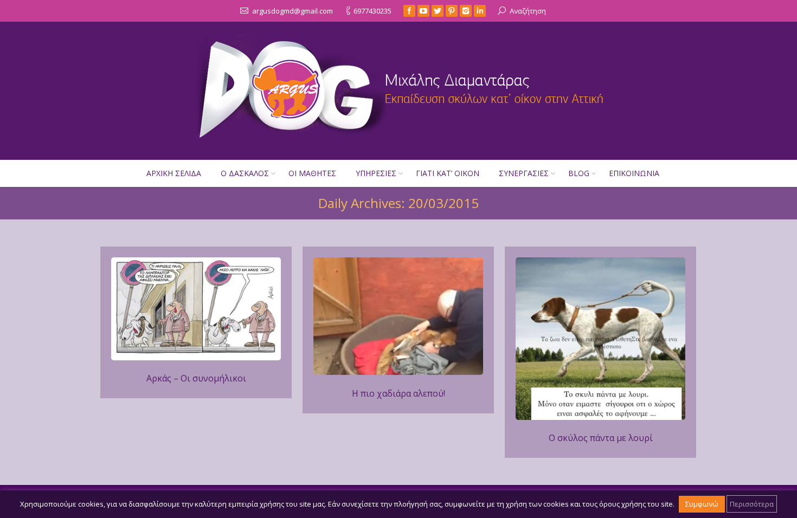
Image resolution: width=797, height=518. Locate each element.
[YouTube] (423, 11)
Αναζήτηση (528, 11)
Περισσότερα (752, 504)
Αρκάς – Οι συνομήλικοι (196, 378)
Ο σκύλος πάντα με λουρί (601, 438)
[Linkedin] (480, 11)
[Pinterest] (452, 11)
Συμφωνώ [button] (701, 504)
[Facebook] (409, 11)
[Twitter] (438, 11)
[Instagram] (466, 11)
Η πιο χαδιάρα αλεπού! (398, 393)
